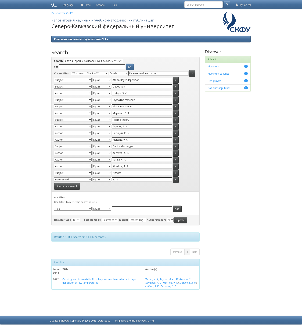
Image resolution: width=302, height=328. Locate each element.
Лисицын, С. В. (169, 286)
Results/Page (62, 219)
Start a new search (67, 186)
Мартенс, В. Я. (187, 282)
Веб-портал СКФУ (62, 13)
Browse (100, 4)
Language (68, 4)
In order (123, 219)
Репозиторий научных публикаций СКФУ (81, 39)
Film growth (214, 80)
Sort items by (92, 219)
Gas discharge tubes (219, 88)
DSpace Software (59, 320)
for (56, 66)
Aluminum (213, 66)
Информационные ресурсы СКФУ (134, 320)
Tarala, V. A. (152, 279)
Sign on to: (244, 4)
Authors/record (156, 219)
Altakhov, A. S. (183, 279)
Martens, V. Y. (170, 282)
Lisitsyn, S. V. (152, 286)
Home (87, 4)
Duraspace (104, 320)
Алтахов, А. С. (153, 282)
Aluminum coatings (218, 73)
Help (114, 4)
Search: (58, 61)
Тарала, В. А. (167, 279)
